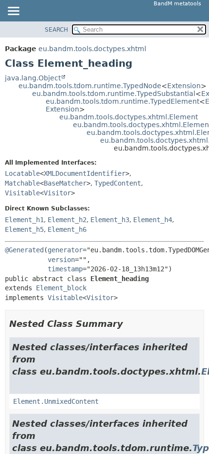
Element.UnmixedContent (56, 401)
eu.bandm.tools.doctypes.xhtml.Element (128, 117)
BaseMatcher (65, 183)
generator (65, 250)
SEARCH (56, 29)
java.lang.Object (33, 78)
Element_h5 (24, 229)
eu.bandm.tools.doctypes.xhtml (92, 49)
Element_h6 (67, 229)
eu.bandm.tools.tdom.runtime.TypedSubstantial (113, 93)
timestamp (65, 269)
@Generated (24, 250)
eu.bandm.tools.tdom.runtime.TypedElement (122, 101)
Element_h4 (152, 220)
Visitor (57, 193)
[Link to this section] (130, 324)
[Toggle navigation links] (13, 12)
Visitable (22, 193)
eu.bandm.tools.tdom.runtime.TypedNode (89, 86)
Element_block (61, 288)
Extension (184, 86)
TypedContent (117, 183)
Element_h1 (24, 220)
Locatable (22, 173)
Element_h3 (109, 220)
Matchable (22, 183)
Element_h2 (67, 220)
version (61, 260)
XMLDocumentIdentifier (84, 173)
